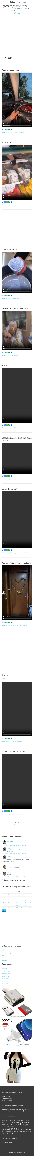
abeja (11, 428)
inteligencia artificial (17, 553)
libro (18, 741)
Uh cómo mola (8, 143)
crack (11, 205)
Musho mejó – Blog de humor (9, 845)
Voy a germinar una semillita (16, 563)
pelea (29, 1129)
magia (27, 1126)
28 (21, 907)
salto (24, 1131)
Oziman (9, 848)
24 (4, 907)
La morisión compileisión (8, 953)
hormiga (14, 479)
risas (24, 625)
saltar (20, 1131)
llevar (18, 479)
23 (30, 905)
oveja (22, 132)
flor (19, 132)
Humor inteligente (6, 971)
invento (13, 1126)
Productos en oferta (7, 1100)
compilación (25, 1122)
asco (18, 1120)
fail (19, 1124)
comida (16, 132)
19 (12, 905)
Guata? (5, 366)
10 (3, 903)
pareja (20, 625)
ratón (25, 553)
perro (4, 1131)
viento (28, 553)
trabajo (3, 1133)
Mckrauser (10, 841)
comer (13, 1122)
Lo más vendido (6, 1096)
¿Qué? (3, 950)
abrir (15, 428)
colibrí (11, 355)
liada (24, 1126)
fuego (23, 1124)
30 (30, 907)
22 (25, 905)
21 (21, 905)
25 (8, 907)
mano (30, 1126)
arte (11, 814)
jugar (17, 1126)
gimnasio (4, 1126)
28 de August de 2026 (21, 853)
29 (25, 907)
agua (9, 1120)
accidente (4, 1120)
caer (25, 1120)
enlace (3, 1111)
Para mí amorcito (10, 70)
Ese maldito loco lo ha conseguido (10, 869)
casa (3, 1122)
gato (27, 1124)
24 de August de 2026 (20, 876)
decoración (13, 625)
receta (9, 1131)
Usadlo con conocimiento (8, 958)
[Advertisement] (17, 30)
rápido (16, 1131)
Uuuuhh (5, 675)
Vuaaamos (4, 960)
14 (21, 903)
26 (12, 907)
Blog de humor (19, 2)
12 (12, 903)
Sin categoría (5, 978)
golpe (8, 1126)
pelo (17, 355)
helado (18, 205)
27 (17, 907)
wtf (27, 625)
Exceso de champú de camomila (17, 309)
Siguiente (17, 825)
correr (3, 1124)
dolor (15, 1124)
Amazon (14, 1120)
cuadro (23, 814)
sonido (20, 428)
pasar (26, 1129)
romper (13, 1131)
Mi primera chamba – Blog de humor (10, 862)
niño (22, 1129)
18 (8, 905)
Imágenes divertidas (7, 973)
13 (17, 903)
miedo (8, 1129)
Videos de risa (5, 132)
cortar (6, 1124)
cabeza (21, 1120)
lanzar (20, 1126)
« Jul (3, 914)
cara (29, 1120)
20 (17, 905)
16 (30, 903)
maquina (4, 1129)
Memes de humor (6, 976)
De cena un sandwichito (13, 752)
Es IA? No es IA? (9, 489)
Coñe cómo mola (9, 250)
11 (8, 903)
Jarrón (14, 741)
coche (11, 132)
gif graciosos (5, 968)
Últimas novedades (7, 1098)
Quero (3, 678)
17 (3, 905)
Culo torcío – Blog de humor (9, 876)
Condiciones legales (7, 1142)
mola (21, 205)
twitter (3, 981)
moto (19, 1129)
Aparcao (4, 955)
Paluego (9, 866)
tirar (30, 1131)
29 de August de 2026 (21, 845)
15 (25, 903)
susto (27, 1131)
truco (8, 1133)
